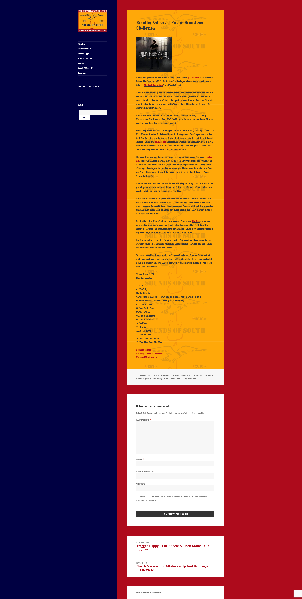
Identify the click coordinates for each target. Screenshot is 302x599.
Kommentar (143, 420)
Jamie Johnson (150, 378)
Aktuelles (81, 44)
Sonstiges (81, 63)
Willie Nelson (160, 142)
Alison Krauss (180, 375)
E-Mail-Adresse (145, 471)
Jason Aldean (193, 77)
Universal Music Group (146, 357)
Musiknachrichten (85, 58)
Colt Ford (203, 375)
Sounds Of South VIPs (86, 68)
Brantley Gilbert (143, 349)
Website (140, 484)
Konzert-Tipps (83, 53)
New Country (182, 378)
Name (140, 459)
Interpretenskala (84, 49)
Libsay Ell (161, 378)
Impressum (82, 73)
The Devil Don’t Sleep (153, 85)
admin (156, 375)
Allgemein (167, 375)
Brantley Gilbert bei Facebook (149, 353)
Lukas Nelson (171, 378)
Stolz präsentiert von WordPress (148, 593)
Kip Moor (196, 221)
